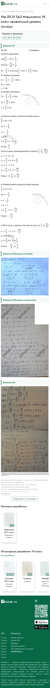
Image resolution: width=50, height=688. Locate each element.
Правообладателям (18, 646)
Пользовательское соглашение (22, 649)
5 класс (3, 654)
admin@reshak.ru (17, 651)
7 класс (3, 649)
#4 (19, 37)
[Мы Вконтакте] (36, 601)
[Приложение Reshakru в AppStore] (41, 623)
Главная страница (17, 637)
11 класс (4, 637)
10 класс (4, 640)
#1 (4, 37)
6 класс (3, 651)
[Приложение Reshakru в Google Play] (41, 628)
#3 (14, 37)
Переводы (14, 643)
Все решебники (7, 555)
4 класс (3, 657)
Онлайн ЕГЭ (15, 640)
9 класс (3, 643)
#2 (9, 37)
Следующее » (32, 499)
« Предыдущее (18, 499)
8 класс (3, 646)
